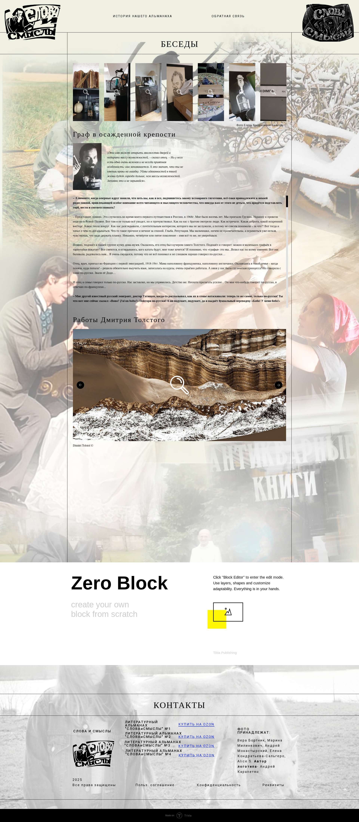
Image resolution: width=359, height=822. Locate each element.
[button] (228, 16)
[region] (179, 252)
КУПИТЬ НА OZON (196, 724)
